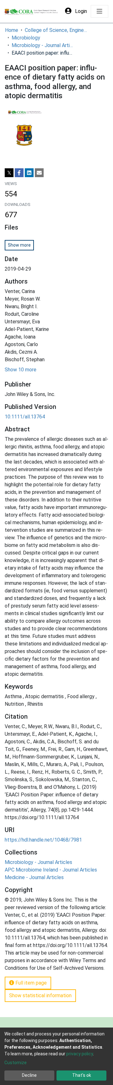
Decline (29, 1075)
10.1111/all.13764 (25, 417)
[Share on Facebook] (19, 172)
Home (11, 30)
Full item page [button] (30, 983)
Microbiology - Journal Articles (43, 45)
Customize (15, 1062)
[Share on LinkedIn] (29, 172)
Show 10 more (20, 370)
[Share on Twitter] (9, 172)
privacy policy (79, 1053)
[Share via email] (39, 172)
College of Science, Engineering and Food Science (56, 30)
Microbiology (26, 38)
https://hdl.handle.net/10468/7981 (43, 840)
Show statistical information (40, 995)
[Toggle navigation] (99, 11)
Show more (19, 245)
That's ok (81, 1075)
